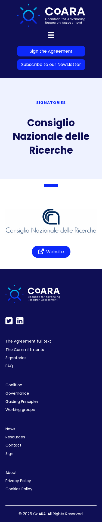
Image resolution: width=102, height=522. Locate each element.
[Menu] (51, 35)
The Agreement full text (28, 341)
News (10, 429)
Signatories (15, 357)
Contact (13, 445)
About (11, 472)
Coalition (13, 385)
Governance (17, 393)
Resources (15, 437)
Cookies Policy (18, 489)
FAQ (9, 366)
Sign (9, 453)
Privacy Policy (18, 480)
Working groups (20, 409)
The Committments (24, 349)
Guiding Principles (22, 401)
